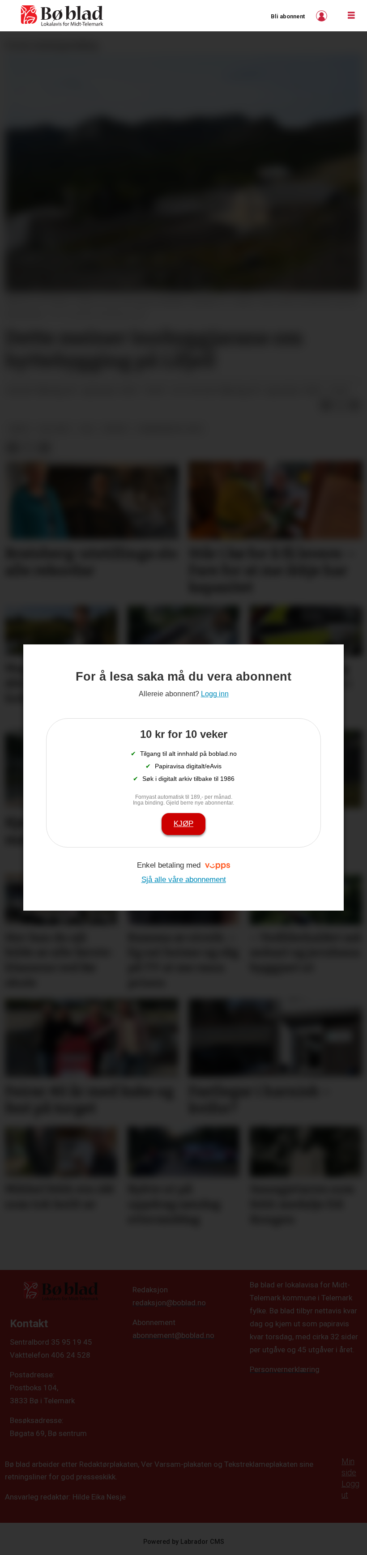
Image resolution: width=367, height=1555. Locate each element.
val (87, 428)
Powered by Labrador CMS (183, 1542)
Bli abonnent (288, 16)
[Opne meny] (351, 15)
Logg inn (322, 15)
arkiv (19, 428)
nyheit (116, 428)
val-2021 (55, 428)
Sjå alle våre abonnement (183, 879)
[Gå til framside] (62, 16)
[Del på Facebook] (326, 405)
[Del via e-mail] (354, 405)
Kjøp (183, 823)
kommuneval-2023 (170, 428)
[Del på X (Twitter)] (340, 405)
